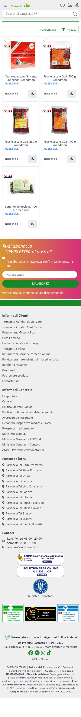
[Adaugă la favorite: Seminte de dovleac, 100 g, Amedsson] (6, 170)
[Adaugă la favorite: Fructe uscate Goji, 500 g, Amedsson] (45, 40)
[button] (32, 94)
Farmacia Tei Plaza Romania (24, 470)
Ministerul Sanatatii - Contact (21, 444)
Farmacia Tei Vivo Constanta (24, 486)
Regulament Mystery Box (18, 332)
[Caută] (75, 13)
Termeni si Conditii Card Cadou (22, 327)
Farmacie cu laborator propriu (21, 343)
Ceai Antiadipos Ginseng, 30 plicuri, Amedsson (21, 78)
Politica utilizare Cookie (17, 407)
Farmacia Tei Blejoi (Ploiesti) (24, 524)
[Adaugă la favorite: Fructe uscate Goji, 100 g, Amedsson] (45, 105)
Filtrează (70, 29)
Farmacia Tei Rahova (19, 492)
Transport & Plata (13, 348)
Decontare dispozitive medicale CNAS (26, 423)
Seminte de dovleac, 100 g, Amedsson (21, 208)
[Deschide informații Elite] (7, 45)
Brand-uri (8, 370)
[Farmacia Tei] (20, 5)
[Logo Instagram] (43, 652)
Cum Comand (11, 338)
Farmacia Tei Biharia (19, 497)
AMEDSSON (12, 83)
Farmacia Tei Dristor (19, 475)
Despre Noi (9, 396)
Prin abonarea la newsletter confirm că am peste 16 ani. (40, 264)
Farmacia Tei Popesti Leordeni (25, 502)
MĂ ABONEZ (40, 284)
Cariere (6, 401)
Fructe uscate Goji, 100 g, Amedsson (60, 143)
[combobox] (40, 14)
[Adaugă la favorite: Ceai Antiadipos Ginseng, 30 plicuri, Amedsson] (6, 40)
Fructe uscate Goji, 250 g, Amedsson (21, 143)
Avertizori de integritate (17, 417)
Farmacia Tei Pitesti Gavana (23, 508)
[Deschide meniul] (5, 5)
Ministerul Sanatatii (14, 433)
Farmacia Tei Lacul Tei (20, 481)
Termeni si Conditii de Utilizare (22, 321)
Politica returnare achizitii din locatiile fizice (30, 359)
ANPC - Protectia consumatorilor (23, 450)
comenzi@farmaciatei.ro (22, 547)
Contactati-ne (10, 381)
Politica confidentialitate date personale (27, 412)
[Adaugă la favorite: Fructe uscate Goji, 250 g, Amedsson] (6, 105)
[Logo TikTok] (49, 652)
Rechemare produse (15, 375)
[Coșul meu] (69, 5)
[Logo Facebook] (30, 652)
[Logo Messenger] (37, 652)
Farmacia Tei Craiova (19, 519)
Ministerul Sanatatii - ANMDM (21, 439)
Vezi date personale (32, 293)
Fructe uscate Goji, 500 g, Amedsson (60, 78)
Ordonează (48, 29)
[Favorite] (62, 5)
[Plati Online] (40, 659)
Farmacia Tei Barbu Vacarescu (25, 465)
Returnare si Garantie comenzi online (26, 354)
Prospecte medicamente (18, 428)
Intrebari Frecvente (14, 365)
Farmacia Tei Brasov (19, 513)
